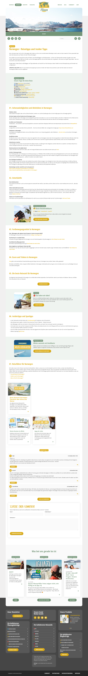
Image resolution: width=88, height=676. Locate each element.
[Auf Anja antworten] (77, 465)
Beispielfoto (74, 123)
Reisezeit (44, 34)
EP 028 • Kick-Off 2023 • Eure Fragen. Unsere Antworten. (71, 576)
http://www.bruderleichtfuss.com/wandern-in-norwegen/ (23, 170)
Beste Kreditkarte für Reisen (41, 219)
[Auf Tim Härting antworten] (77, 494)
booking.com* (22, 86)
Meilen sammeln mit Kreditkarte (42, 351)
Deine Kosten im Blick (17, 431)
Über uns (60, 5)
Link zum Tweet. (66, 198)
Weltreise (11, 5)
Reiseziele (18, 5)
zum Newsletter (17, 616)
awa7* (33, 95)
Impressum (77, 673)
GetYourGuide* (23, 91)
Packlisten (32, 5)
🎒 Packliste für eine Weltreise (13, 641)
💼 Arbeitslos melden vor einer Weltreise (15, 644)
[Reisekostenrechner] (28, 442)
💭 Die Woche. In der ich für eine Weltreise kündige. (68, 651)
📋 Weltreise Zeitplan (11, 631)
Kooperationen (55, 673)
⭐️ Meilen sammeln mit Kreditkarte (66, 642)
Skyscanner (21, 83)
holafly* (38, 92)
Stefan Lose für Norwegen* (17, 376)
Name (11, 511)
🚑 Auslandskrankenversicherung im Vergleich (16, 639)
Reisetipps (25, 5)
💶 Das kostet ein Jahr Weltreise (13, 646)
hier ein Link (62, 132)
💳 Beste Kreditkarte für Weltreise (13, 636)
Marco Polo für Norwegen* (17, 378)
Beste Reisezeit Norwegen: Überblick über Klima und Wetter (18, 399)
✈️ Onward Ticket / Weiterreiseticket (67, 645)
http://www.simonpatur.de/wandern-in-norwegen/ (21, 168)
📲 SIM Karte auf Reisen (64, 647)
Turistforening (31, 320)
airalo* (33, 92)
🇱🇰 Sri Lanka (36, 638)
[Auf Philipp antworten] (77, 481)
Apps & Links (39, 431)
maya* (29, 92)
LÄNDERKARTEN (75, 615)
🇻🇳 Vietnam (36, 646)
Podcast (68, 568)
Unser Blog (64, 654)
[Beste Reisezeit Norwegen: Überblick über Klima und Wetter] (19, 389)
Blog (65, 5)
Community (71, 5)
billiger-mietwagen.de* (26, 89)
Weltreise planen (13, 650)
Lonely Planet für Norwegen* (18, 374)
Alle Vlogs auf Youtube (44, 600)
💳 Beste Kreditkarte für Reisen (66, 640)
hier (58, 149)
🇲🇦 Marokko (36, 633)
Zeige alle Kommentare (44, 499)
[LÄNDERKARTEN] (64, 619)
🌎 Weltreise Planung (11, 629)
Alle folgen (72, 600)
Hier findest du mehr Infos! (58, 239)
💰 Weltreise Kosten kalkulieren (13, 634)
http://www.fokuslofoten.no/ (66, 128)
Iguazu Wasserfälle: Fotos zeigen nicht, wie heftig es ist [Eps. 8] (43, 584)
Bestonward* (27, 85)
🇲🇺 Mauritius (36, 636)
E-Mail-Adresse (48, 511)
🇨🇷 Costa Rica (36, 631)
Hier (10, 261)
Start (11, 29)
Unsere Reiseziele (39, 649)
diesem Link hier (16, 194)
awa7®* (50, 211)
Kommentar (12, 517)
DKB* (23, 95)
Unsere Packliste (38, 305)
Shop (78, 5)
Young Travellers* (30, 94)
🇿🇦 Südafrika (36, 641)
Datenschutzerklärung (67, 673)
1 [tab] (69, 628)
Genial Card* (28, 95)
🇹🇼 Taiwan (36, 643)
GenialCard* (44, 211)
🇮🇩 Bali (35, 628)
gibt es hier (21, 331)
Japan (16, 600)
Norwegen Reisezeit (43, 284)
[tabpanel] (70, 619)
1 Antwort (12, 466)
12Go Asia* (22, 88)
